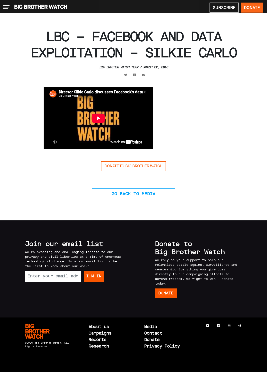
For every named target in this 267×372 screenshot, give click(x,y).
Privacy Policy (162, 346)
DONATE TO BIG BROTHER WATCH (133, 166)
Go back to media (133, 193)
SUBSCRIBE (224, 7)
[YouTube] (207, 326)
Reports (97, 339)
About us (99, 326)
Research (99, 346)
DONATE (252, 7)
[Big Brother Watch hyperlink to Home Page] (39, 7)
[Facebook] (218, 326)
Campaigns (100, 333)
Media (150, 326)
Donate (151, 339)
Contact (153, 333)
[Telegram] (239, 326)
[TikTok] (247, 326)
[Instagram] (229, 326)
